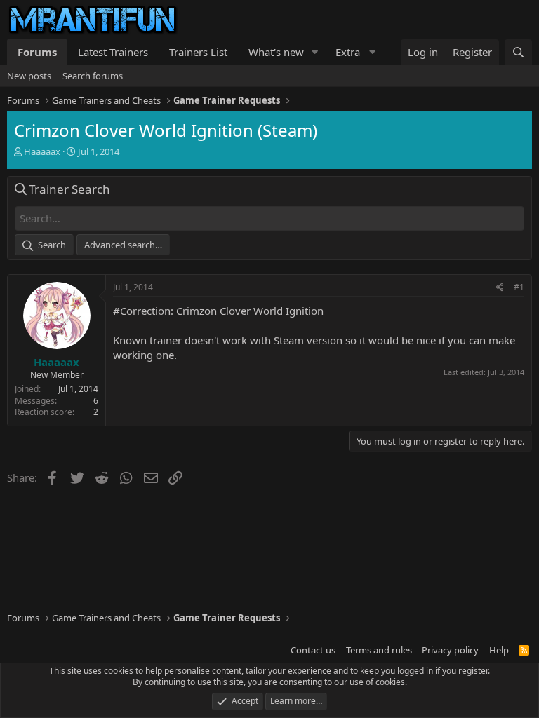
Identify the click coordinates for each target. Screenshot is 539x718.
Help (499, 650)
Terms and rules (379, 650)
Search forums (92, 75)
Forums (37, 52)
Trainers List (198, 52)
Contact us (313, 650)
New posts (29, 75)
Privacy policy (450, 650)
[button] (315, 52)
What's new (276, 52)
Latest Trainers (113, 52)
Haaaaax (42, 151)
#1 (519, 287)
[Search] (518, 52)
